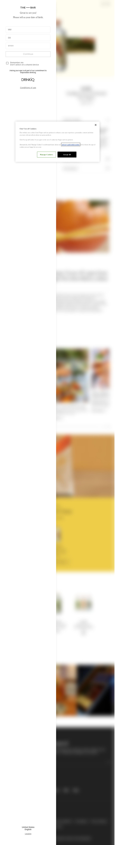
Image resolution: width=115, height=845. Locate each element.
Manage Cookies (46, 154)
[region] (57, 141)
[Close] (96, 125)
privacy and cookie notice (71, 144)
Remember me (16, 62)
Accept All (67, 154)
